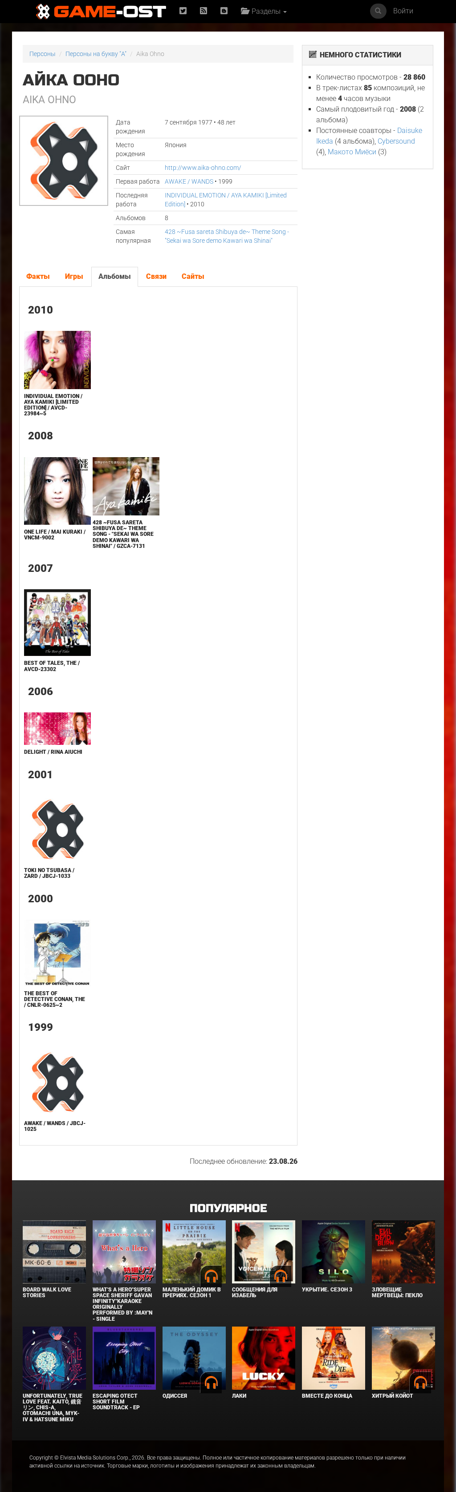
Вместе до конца (327, 1396)
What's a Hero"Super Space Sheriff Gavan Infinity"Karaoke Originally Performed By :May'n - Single (122, 1304)
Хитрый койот (392, 1396)
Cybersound (396, 141)
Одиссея (175, 1396)
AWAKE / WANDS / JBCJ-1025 (55, 1126)
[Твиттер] (183, 11)
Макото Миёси (352, 152)
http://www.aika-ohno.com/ (203, 167)
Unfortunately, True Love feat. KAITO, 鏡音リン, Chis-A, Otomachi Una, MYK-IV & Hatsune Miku (52, 1408)
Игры (74, 276)
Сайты (193, 276)
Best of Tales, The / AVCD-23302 (52, 666)
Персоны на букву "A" (95, 53)
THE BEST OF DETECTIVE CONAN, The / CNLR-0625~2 (54, 999)
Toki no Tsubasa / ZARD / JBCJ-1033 (49, 873)
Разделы (265, 11)
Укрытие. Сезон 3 (327, 1290)
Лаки (239, 1396)
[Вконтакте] (224, 11)
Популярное (228, 1208)
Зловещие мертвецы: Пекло (397, 1293)
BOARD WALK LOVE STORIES (47, 1293)
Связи (156, 276)
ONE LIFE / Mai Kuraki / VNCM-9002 (55, 535)
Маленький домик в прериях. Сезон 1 (192, 1293)
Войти (403, 11)
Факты (38, 276)
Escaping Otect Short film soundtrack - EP (116, 1402)
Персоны (42, 53)
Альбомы (114, 276)
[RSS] (203, 11)
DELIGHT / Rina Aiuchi (53, 752)
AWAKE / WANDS (189, 181)
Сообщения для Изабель (254, 1293)
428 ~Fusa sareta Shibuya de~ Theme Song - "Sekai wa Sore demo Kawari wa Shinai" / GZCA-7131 (123, 534)
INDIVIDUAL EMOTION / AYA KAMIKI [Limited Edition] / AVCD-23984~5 (53, 405)
